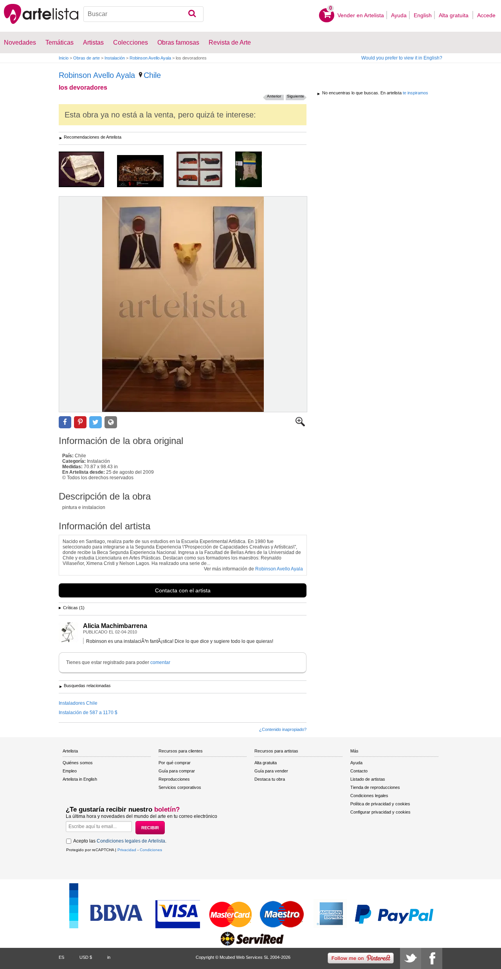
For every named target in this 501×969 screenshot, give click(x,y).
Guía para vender (271, 771)
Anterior (274, 96)
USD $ (85, 957)
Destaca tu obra (269, 779)
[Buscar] (192, 14)
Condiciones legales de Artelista (131, 841)
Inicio (63, 58)
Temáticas (59, 42)
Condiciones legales (369, 795)
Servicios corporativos (180, 787)
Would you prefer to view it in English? (401, 58)
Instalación (115, 58)
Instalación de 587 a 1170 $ (88, 712)
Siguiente (295, 96)
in (108, 957)
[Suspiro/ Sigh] (146, 171)
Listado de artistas (367, 779)
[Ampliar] (300, 425)
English (423, 15)
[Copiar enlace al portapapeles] (111, 422)
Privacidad (126, 850)
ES (61, 957)
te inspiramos (415, 92)
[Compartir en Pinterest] (80, 422)
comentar (160, 662)
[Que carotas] (205, 170)
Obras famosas (178, 42)
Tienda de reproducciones (375, 787)
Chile (152, 75)
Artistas (93, 42)
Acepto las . (119, 841)
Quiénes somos (78, 762)
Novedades (20, 42)
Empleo (70, 771)
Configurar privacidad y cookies (380, 812)
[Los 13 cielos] (254, 170)
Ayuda (399, 15)
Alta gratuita (454, 15)
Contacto (359, 771)
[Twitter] (410, 958)
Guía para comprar (177, 771)
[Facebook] (431, 958)
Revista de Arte (230, 42)
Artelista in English (80, 779)
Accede (486, 15)
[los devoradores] (183, 304)
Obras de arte (86, 58)
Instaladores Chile (78, 703)
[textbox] (143, 14)
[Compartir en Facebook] (65, 422)
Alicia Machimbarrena (115, 626)
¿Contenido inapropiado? (282, 729)
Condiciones (151, 850)
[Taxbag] (87, 170)
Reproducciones (174, 779)
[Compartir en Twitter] (95, 422)
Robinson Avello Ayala (150, 58)
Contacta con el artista (183, 590)
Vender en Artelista (360, 15)
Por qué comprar (175, 762)
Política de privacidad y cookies (380, 803)
